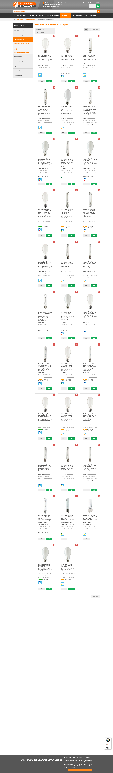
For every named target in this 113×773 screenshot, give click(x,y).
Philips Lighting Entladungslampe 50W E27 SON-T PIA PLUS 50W (89, 56)
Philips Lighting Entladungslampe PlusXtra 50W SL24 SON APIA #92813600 (67, 313)
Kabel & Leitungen (52, 15)
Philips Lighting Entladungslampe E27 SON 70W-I (67, 108)
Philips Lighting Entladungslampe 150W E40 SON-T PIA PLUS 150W (67, 262)
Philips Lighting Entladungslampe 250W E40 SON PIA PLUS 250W (89, 312)
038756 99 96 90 (55, 3)
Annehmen (88, 770)
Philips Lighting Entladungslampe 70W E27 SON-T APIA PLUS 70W (89, 211)
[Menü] (110, 738)
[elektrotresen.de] (25, 4)
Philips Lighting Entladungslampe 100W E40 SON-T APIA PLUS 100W (44, 365)
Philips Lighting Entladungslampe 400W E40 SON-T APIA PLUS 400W (44, 465)
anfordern (53, 4)
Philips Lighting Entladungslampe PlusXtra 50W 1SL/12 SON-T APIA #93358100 (67, 211)
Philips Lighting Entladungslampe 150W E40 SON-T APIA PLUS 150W (89, 365)
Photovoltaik (77, 15)
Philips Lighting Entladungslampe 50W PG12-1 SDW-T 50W (67, 517)
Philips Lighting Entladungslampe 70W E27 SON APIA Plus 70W (67, 565)
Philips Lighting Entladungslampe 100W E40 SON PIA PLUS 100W (44, 211)
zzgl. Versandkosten (48, 69)
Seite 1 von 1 (95, 29)
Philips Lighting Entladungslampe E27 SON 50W (67, 56)
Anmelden (97, 2)
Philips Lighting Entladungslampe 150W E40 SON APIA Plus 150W (67, 415)
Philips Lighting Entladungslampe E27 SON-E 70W (44, 56)
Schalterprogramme (90, 15)
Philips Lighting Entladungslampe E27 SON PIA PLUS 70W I (90, 159)
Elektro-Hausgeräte (20, 15)
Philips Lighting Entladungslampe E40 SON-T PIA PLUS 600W (89, 465)
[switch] (107, 748)
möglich (52, 6)
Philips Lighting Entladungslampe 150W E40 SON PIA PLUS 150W (44, 262)
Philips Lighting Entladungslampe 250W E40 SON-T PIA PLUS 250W (89, 262)
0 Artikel (92, 6)
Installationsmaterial (36, 15)
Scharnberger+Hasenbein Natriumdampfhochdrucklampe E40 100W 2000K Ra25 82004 (90, 109)
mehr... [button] (41, 81)
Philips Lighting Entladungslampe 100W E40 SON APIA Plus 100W (67, 365)
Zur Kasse (83, 2)
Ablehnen (81, 770)
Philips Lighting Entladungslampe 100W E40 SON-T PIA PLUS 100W (67, 159)
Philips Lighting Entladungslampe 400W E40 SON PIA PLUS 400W (44, 415)
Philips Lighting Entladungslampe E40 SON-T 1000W (44, 517)
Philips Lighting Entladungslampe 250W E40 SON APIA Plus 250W (89, 415)
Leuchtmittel (65, 15)
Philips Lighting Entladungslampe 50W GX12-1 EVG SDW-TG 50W (90, 517)
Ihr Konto (90, 2)
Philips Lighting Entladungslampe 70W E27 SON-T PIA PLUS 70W (44, 108)
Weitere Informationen (73, 770)
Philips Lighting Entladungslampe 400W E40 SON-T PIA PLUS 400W (67, 465)
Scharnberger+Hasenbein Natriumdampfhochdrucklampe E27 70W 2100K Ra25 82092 (45, 313)
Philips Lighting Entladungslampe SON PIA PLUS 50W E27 (44, 159)
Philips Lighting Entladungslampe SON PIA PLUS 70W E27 (44, 565)
